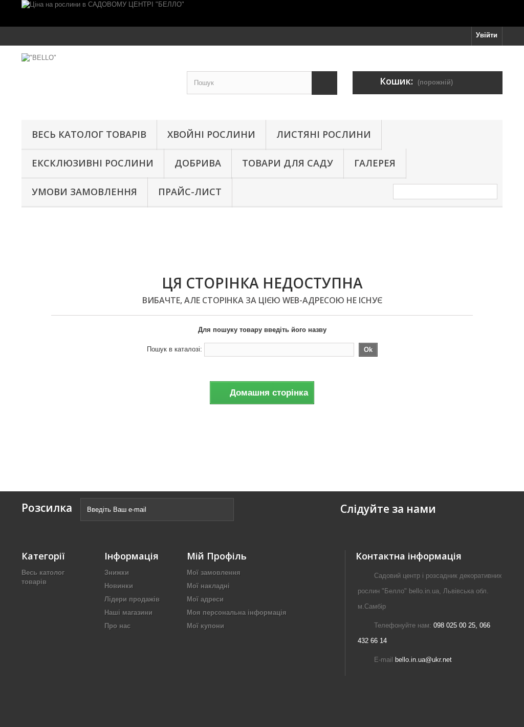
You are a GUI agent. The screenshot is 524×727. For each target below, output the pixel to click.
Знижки (116, 572)
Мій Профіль (217, 556)
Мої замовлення (214, 572)
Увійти (486, 35)
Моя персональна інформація (237, 612)
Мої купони (205, 626)
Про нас (117, 626)
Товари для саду (287, 163)
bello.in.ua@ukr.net (423, 659)
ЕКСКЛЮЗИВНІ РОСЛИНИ (93, 163)
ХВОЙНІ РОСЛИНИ (211, 134)
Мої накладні (208, 586)
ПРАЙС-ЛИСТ (190, 191)
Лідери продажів (132, 599)
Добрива (197, 163)
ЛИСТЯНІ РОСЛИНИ (323, 134)
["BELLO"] (96, 80)
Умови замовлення (84, 191)
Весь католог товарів (89, 134)
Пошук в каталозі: (174, 349)
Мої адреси (205, 599)
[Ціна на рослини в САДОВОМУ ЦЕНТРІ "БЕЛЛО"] (262, 13)
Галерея (375, 163)
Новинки (118, 586)
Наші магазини (128, 612)
